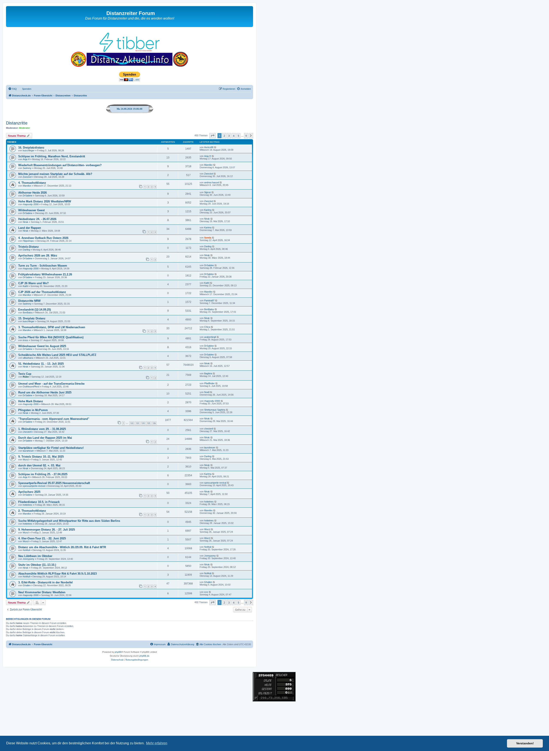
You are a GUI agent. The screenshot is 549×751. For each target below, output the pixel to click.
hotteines (27, 505)
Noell (206, 392)
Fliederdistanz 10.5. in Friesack (39, 502)
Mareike (208, 165)
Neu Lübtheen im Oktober (35, 556)
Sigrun (207, 192)
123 (137, 423)
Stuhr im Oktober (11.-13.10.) (37, 564)
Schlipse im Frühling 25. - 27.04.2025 (42, 474)
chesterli (27, 432)
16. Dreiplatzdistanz (31, 147)
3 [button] (229, 136)
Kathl (25, 286)
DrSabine (27, 195)
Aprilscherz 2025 (29, 491)
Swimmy (27, 168)
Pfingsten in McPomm (33, 410)
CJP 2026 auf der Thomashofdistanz (42, 292)
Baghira (208, 373)
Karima (207, 210)
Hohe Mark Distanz (30, 401)
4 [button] (233, 136)
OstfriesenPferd (31, 386)
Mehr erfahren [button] (156, 743)
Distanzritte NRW (29, 300)
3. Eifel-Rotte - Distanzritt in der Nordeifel (45, 582)
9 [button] (246, 136)
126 (154, 423)
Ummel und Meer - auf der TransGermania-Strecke (51, 383)
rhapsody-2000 (31, 204)
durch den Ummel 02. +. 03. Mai (39, 465)
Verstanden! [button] (525, 743)
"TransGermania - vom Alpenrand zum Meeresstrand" (53, 418)
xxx (206, 592)
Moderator (24, 128)
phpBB (118, 652)
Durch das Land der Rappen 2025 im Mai (45, 437)
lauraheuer (28, 450)
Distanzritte (16, 123)
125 (148, 423)
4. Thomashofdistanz (32, 182)
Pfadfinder (209, 383)
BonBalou (28, 312)
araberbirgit (210, 337)
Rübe (26, 376)
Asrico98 (208, 147)
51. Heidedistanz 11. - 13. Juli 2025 (41, 363)
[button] (212, 135)
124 (143, 423)
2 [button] (224, 136)
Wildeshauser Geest (31, 210)
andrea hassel (211, 182)
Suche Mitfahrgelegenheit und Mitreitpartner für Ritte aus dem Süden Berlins (69, 520)
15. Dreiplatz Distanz (31, 318)
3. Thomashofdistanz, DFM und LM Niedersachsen (51, 327)
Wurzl (26, 459)
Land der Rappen (29, 227)
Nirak (25, 222)
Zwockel (27, 177)
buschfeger (29, 150)
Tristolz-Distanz (28, 246)
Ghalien (27, 585)
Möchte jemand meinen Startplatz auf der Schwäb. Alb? (55, 174)
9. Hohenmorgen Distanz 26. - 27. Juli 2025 (46, 529)
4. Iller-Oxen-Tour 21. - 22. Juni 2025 (42, 538)
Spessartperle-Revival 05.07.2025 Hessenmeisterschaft (54, 483)
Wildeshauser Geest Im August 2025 (42, 346)
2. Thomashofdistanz (32, 510)
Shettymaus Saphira (214, 409)
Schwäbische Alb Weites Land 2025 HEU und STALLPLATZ (57, 355)
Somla (207, 237)
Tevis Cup (24, 373)
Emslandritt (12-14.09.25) (34, 309)
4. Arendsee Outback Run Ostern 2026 (43, 238)
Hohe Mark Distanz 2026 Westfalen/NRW (44, 201)
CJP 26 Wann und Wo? (33, 283)
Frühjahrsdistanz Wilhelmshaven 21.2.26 (45, 274)
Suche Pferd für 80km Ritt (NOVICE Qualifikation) (50, 337)
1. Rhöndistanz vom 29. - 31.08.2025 (42, 429)
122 (131, 423)
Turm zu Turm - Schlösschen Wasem (42, 265)
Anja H (26, 159)
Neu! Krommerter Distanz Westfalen (41, 592)
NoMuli (26, 550)
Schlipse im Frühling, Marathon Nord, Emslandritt (51, 156)
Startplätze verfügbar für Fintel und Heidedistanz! (51, 447)
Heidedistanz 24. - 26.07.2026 (37, 219)
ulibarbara (28, 358)
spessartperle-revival (34, 486)
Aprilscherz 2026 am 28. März (37, 255)
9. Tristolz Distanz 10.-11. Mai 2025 (41, 456)
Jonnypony (28, 559)
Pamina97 (209, 300)
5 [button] (238, 136)
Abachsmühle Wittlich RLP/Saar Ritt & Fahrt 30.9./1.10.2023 (57, 573)
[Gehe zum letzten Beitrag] (215, 147)
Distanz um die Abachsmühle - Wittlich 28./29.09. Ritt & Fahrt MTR (62, 547)
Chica (207, 327)
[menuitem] (12, 88)
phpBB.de (144, 656)
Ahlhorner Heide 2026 (32, 192)
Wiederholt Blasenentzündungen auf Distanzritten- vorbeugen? (60, 165)
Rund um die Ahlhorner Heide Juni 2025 (44, 392)
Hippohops (28, 241)
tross (25, 340)
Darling (26, 249)
